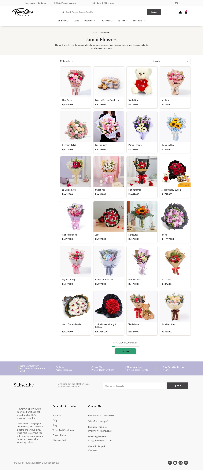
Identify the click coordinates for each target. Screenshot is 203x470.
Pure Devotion (168, 324)
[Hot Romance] (142, 171)
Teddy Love (133, 324)
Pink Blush (67, 100)
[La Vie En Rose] (75, 171)
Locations (138, 21)
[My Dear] (175, 82)
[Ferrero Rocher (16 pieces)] (108, 82)
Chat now (92, 450)
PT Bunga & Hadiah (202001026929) (40, 462)
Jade (97, 235)
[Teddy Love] (142, 306)
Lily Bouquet (101, 145)
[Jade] (108, 216)
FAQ (176, 3)
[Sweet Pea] (108, 171)
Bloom (164, 235)
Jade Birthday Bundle (171, 190)
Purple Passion (135, 145)
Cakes (76, 21)
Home (95, 32)
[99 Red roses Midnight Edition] (108, 306)
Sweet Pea (100, 190)
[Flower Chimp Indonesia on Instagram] (180, 463)
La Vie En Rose (69, 190)
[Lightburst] (142, 216)
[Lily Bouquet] (108, 126)
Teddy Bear (133, 100)
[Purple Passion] (142, 126)
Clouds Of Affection (104, 279)
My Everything (68, 279)
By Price (122, 21)
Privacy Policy (59, 435)
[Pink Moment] (142, 261)
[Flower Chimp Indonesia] (36, 12)
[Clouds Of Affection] (108, 261)
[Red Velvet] (175, 261)
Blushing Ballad (69, 145)
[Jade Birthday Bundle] (175, 171)
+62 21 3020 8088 (104, 415)
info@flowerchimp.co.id (99, 430)
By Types (106, 21)
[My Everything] (75, 261)
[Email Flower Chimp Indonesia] (186, 463)
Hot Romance (134, 190)
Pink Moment (134, 279)
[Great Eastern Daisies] (75, 306)
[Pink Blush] (75, 82)
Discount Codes (60, 440)
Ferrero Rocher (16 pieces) (107, 100)
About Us (57, 415)
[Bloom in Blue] (175, 126)
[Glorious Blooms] (75, 216)
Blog (54, 425)
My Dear (166, 100)
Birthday (62, 21)
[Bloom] (175, 216)
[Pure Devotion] (175, 306)
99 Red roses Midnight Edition (105, 325)
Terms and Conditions (63, 430)
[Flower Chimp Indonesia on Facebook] (170, 463)
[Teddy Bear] (142, 82)
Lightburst (133, 235)
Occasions (89, 21)
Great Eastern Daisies (72, 324)
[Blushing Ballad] (75, 126)
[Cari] (61, 12)
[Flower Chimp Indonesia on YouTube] (175, 463)
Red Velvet (166, 279)
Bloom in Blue (168, 145)
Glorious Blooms (69, 235)
